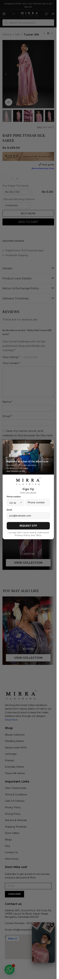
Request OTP (28, 525)
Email (9, 510)
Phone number (14, 496)
